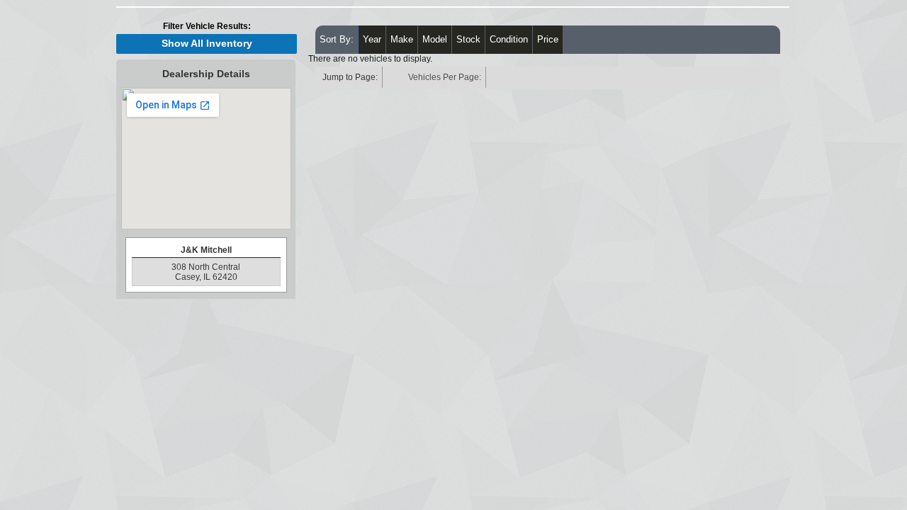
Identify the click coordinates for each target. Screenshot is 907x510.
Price (547, 39)
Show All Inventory (207, 43)
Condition (509, 39)
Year (372, 39)
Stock (468, 39)
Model (434, 39)
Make (401, 39)
